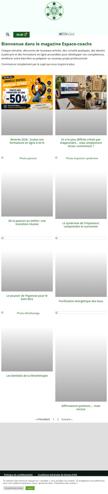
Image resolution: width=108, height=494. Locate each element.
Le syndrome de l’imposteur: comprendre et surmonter (81, 224)
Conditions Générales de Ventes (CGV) (57, 474)
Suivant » (67, 419)
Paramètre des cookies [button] (14, 488)
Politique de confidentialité (18, 474)
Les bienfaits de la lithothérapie (27, 375)
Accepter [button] (30, 488)
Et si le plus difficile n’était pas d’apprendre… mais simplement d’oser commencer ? (81, 143)
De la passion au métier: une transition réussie (27, 222)
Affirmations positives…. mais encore (81, 407)
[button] (8, 34)
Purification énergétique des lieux (81, 301)
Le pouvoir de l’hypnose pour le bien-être (27, 297)
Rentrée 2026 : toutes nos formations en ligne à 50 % (27, 141)
